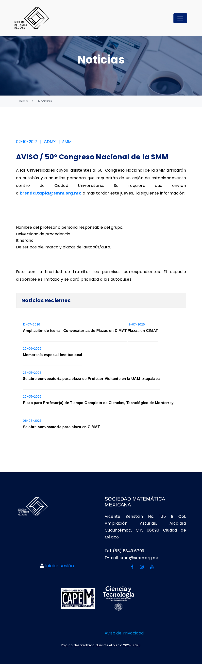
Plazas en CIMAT (143, 330)
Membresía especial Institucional (52, 355)
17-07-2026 (31, 324)
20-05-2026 (32, 396)
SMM (66, 142)
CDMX (50, 142)
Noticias (45, 101)
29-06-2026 (32, 348)
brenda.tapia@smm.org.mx (50, 193)
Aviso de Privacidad (124, 633)
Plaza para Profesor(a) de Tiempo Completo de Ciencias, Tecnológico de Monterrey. (98, 403)
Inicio (23, 101)
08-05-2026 (32, 421)
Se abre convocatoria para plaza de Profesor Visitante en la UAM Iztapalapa (91, 378)
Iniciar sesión (59, 566)
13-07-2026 (136, 324)
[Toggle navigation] (180, 18)
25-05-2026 (32, 373)
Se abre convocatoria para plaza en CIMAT (61, 427)
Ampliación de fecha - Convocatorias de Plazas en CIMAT (75, 330)
